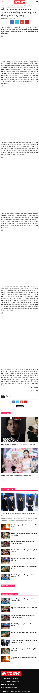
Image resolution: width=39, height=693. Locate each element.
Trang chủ (3, 5)
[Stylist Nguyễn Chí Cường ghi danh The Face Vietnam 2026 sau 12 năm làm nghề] (19, 429)
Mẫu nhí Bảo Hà (9, 397)
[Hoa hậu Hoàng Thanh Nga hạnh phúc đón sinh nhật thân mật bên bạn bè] (19, 460)
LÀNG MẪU (11, 5)
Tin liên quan (5, 413)
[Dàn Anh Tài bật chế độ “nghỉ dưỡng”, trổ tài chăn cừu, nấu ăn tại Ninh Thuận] (5, 552)
